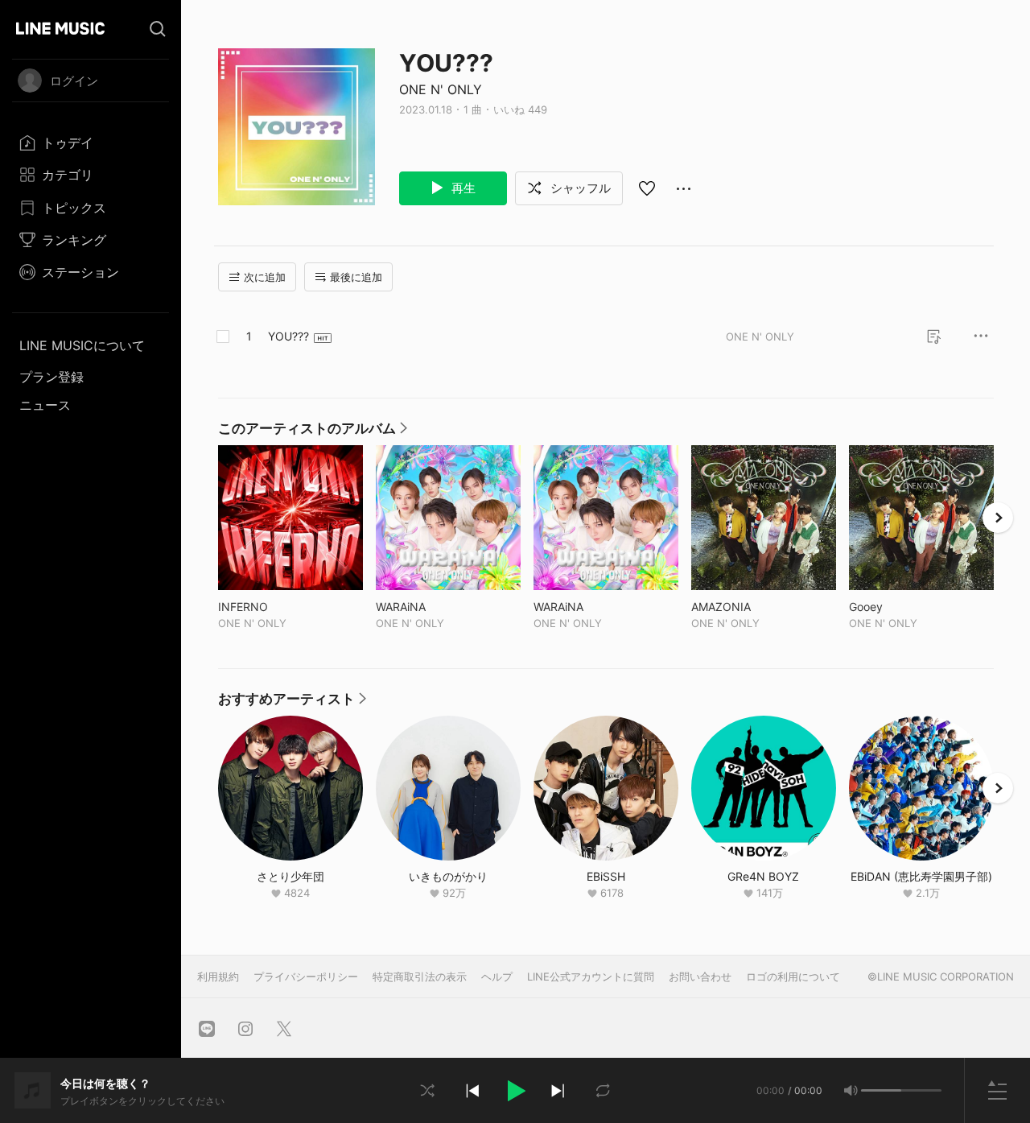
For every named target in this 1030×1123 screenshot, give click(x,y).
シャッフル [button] (579, 188)
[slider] (881, 1090)
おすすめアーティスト (292, 703)
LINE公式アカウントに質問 (590, 976)
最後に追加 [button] (356, 276)
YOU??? (288, 336)
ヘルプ (497, 976)
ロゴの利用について (793, 976)
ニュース (45, 405)
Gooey (899, 606)
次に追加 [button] (265, 276)
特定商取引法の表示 (420, 976)
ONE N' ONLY (440, 89)
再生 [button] (462, 188)
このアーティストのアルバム (312, 432)
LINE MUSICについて (82, 345)
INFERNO (276, 606)
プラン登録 (51, 377)
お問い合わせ (700, 976)
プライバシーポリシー (305, 976)
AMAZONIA (754, 606)
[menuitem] (90, 142)
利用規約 (218, 976)
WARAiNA (434, 606)
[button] (515, 1090)
